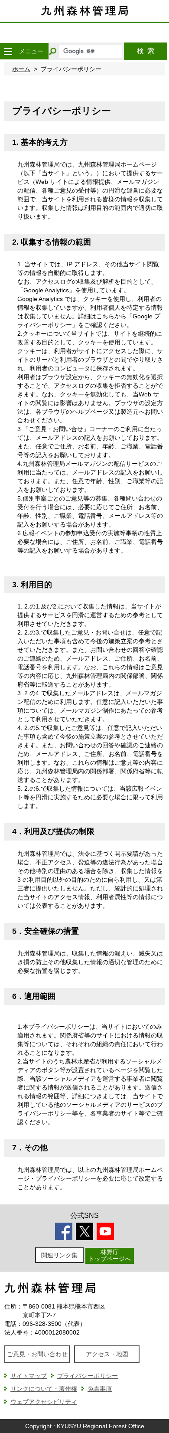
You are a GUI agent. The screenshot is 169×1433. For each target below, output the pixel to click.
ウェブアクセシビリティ (43, 1401)
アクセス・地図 (107, 1354)
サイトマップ (28, 1375)
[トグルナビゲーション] (8, 51)
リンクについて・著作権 (43, 1388)
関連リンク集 (59, 1255)
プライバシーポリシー (87, 1375)
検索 (145, 51)
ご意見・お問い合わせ (37, 1354)
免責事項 (100, 1388)
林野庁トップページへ (109, 1255)
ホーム (21, 68)
